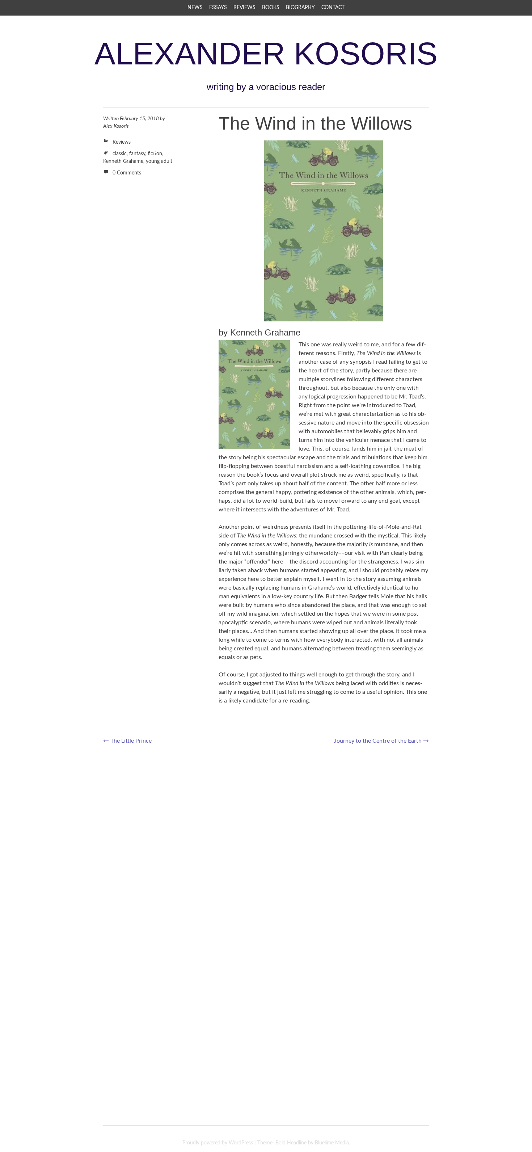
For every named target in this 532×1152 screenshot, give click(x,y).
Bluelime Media (332, 1142)
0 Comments (127, 173)
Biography (300, 7)
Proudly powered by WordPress (217, 1142)
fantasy (137, 153)
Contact (333, 7)
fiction (155, 153)
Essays (218, 7)
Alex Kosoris (116, 126)
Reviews (244, 7)
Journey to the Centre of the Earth (381, 741)
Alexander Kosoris (266, 53)
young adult (159, 161)
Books (270, 7)
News (195, 7)
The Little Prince (127, 741)
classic (120, 153)
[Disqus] (266, 844)
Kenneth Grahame (123, 161)
